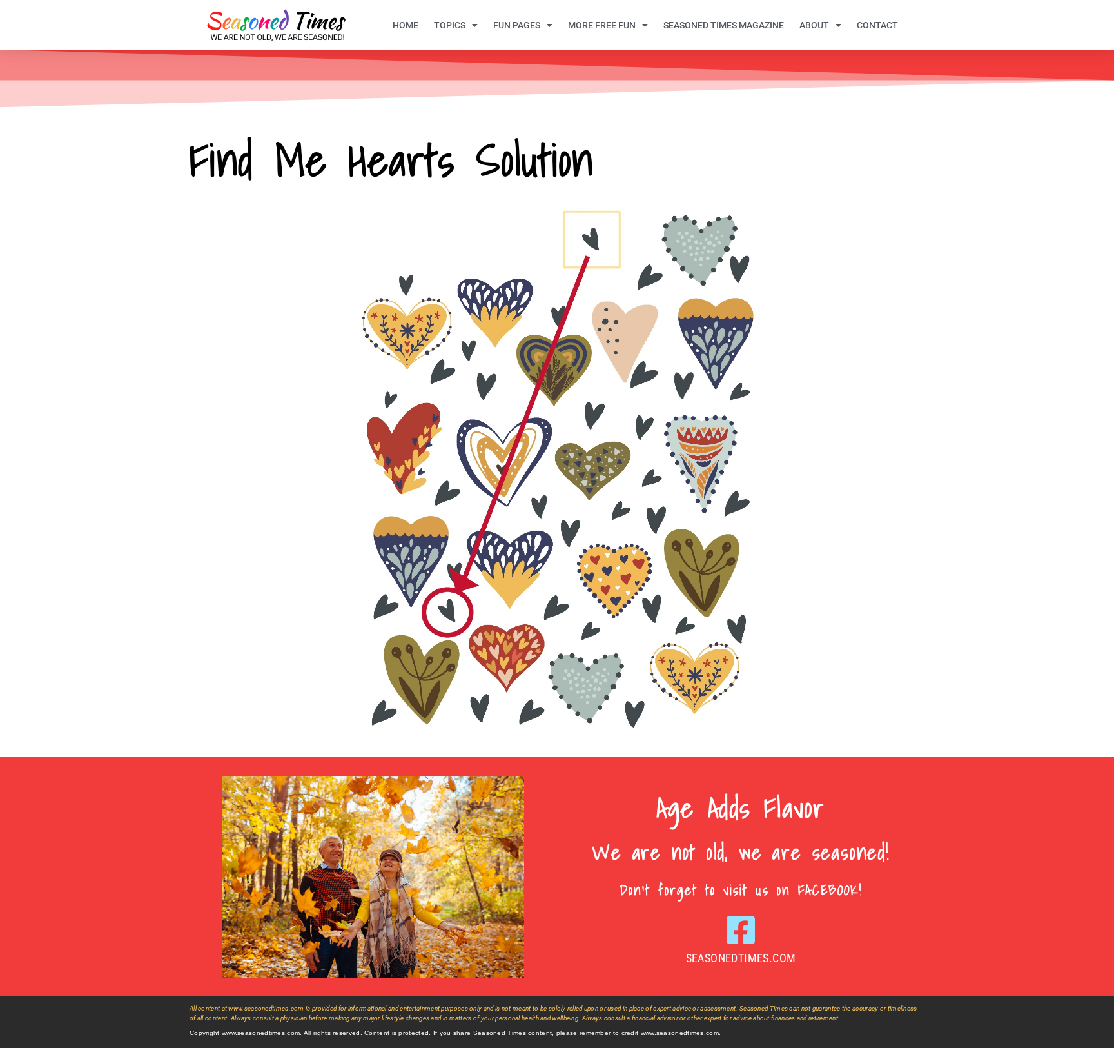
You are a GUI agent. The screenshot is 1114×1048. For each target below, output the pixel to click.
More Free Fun (602, 25)
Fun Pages (516, 25)
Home (405, 25)
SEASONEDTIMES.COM (741, 958)
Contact (877, 25)
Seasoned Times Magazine (723, 25)
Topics (449, 25)
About (814, 25)
